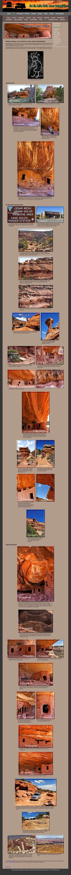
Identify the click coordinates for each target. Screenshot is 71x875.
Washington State (53, 19)
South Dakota (33, 19)
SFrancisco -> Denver (23, 13)
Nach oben (8, 867)
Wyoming (62, 19)
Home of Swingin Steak (11, 862)
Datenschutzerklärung (43, 869)
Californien (21, 17)
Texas (40, 19)
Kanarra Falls (57, 38)
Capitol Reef (56, 29)
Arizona (14, 17)
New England (60, 17)
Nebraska (46, 17)
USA (13, 13)
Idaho (34, 17)
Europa (40, 13)
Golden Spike (57, 34)
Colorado (28, 17)
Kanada (33, 13)
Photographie (60, 13)
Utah (45, 19)
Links (34, 869)
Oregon (26, 19)
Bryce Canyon (57, 23)
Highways (56, 36)
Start (8, 13)
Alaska (8, 17)
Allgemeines (22, 869)
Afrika (46, 13)
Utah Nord (56, 43)
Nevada (53, 17)
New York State (18, 19)
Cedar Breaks (57, 25)
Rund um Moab (57, 41)
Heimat (52, 13)
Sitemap (30, 869)
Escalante (56, 30)
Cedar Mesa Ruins (58, 27)
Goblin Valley (57, 32)
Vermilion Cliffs (57, 39)
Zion (55, 45)
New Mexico (9, 19)
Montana (40, 17)
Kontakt (37, 869)
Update (26, 869)
